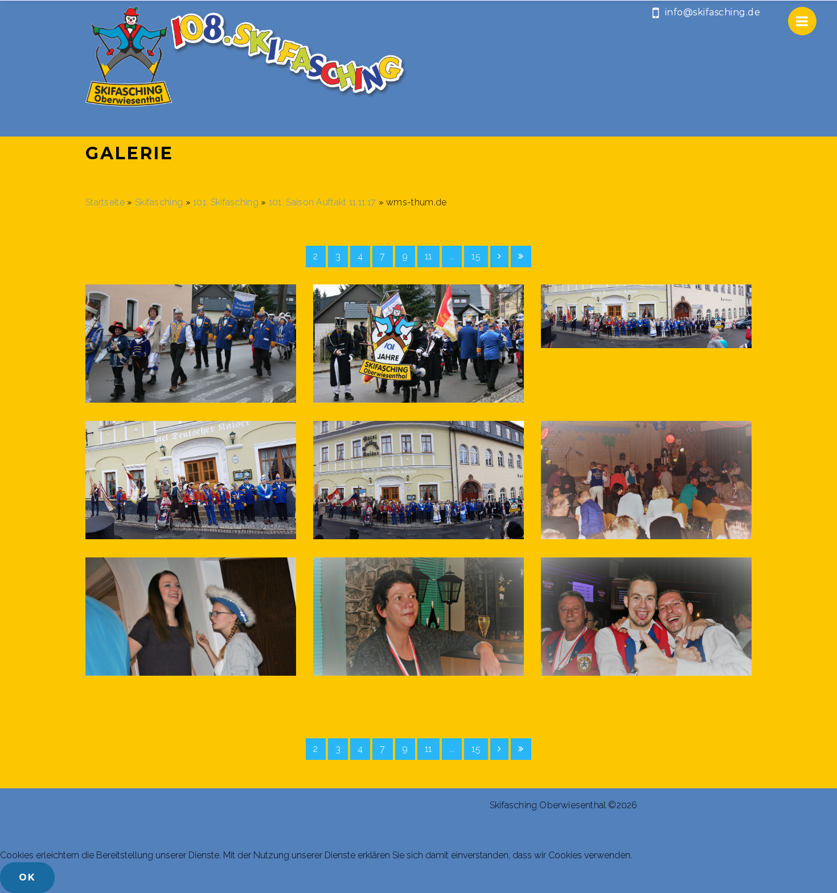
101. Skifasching (226, 202)
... (452, 256)
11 (428, 256)
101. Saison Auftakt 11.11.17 (322, 202)
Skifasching (160, 202)
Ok (27, 877)
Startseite (105, 202)
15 (476, 256)
